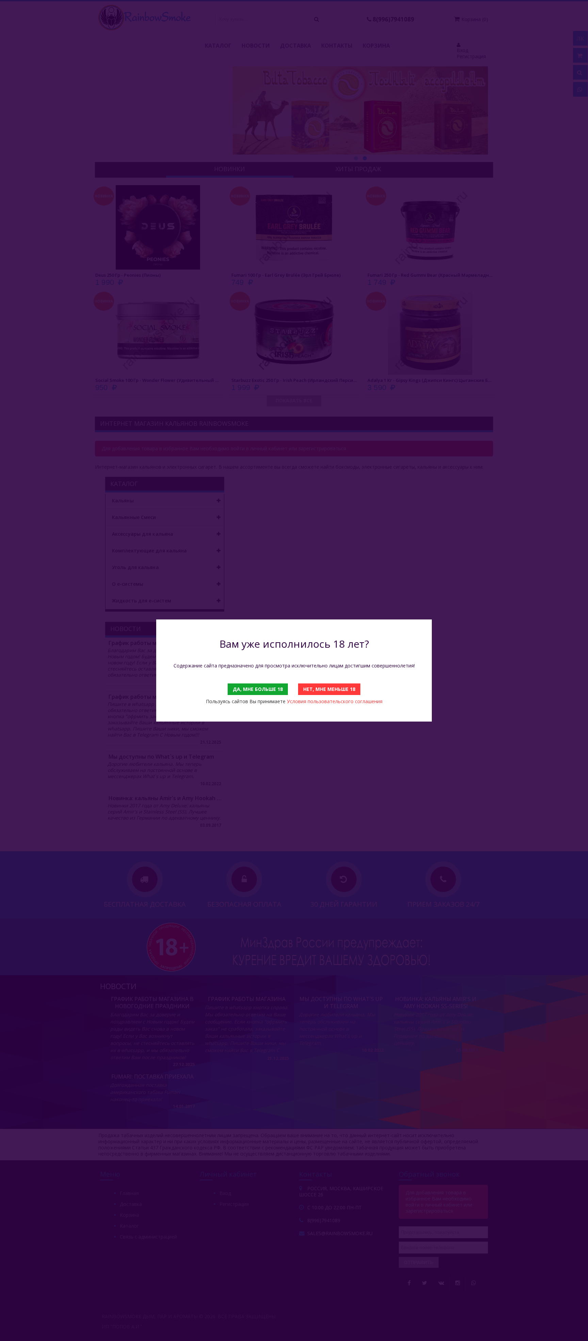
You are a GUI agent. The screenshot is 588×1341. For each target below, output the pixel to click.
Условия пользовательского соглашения (334, 701)
